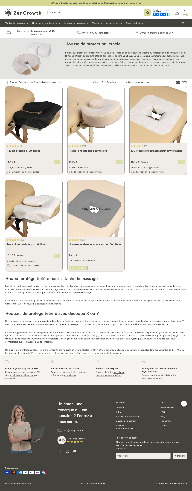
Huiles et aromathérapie (45, 23)
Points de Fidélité (134, 23)
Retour (119, 412)
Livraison (120, 407)
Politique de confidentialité (18, 483)
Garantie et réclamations (128, 416)
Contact (164, 425)
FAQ (163, 412)
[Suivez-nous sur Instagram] (67, 451)
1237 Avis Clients (76, 438)
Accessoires (112, 23)
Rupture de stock (78, 268)
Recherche (166, 421)
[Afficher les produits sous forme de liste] (184, 82)
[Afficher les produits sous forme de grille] (178, 82)
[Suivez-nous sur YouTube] (75, 451)
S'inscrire (180, 455)
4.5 (62, 440)
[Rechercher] (147, 12)
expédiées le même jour (22, 375)
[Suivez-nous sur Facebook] (60, 451)
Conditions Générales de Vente (171, 483)
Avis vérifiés (70, 375)
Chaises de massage (74, 23)
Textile (96, 23)
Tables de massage (15, 23)
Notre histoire (167, 407)
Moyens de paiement (126, 421)
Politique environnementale (124, 427)
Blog (163, 416)
